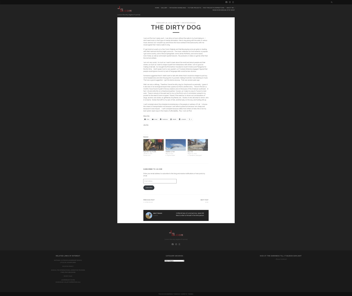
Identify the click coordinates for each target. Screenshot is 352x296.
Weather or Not (170, 151)
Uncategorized (189, 23)
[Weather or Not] (176, 145)
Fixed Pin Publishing (68, 272)
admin (176, 23)
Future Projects (194, 7)
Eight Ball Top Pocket (149, 151)
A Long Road (148, 202)
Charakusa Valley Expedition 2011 (68, 282)
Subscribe (149, 187)
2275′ (207, 202)
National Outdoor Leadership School (68, 260)
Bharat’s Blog (68, 276)
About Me (230, 7)
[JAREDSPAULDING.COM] (124, 11)
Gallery (164, 7)
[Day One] (198, 145)
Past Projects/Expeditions (213, 7)
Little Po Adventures (68, 262)
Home (157, 7)
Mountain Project (68, 266)
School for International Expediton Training (68, 270)
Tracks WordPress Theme (168, 294)
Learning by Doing (68, 280)
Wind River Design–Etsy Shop (224, 10)
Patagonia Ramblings (177, 7)
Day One (190, 151)
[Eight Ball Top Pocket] (153, 145)
